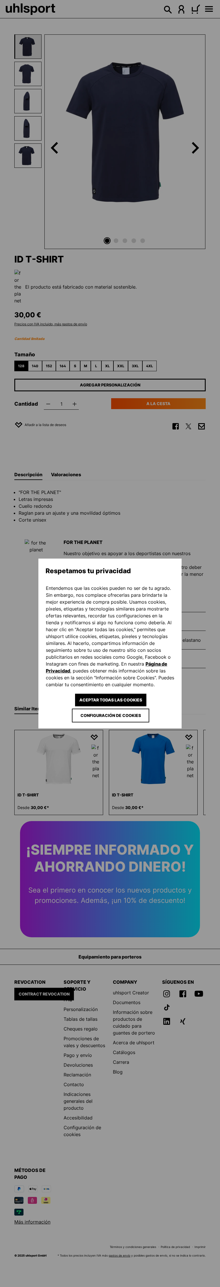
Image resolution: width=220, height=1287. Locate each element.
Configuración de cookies (110, 715)
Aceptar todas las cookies (110, 699)
